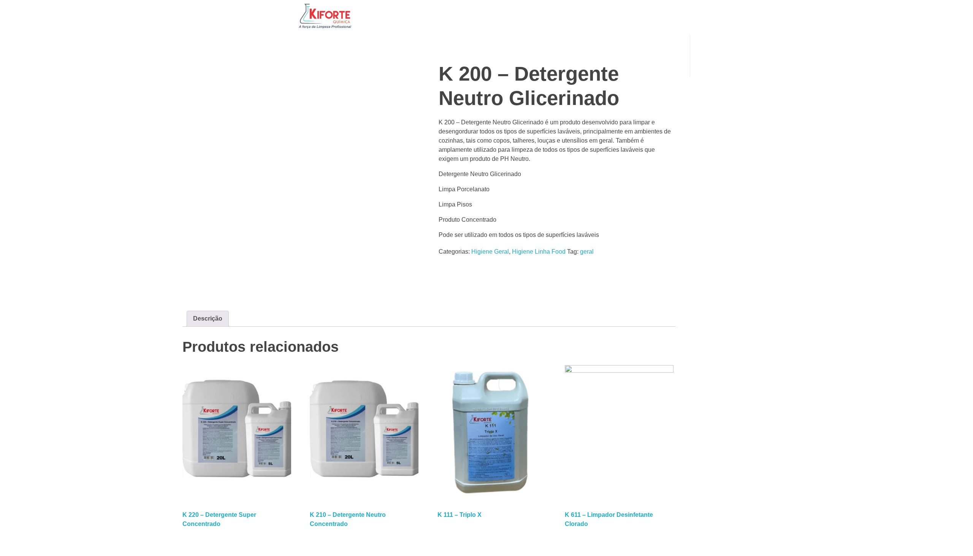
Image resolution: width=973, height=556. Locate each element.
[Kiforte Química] (325, 16)
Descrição (207, 318)
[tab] (208, 319)
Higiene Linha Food (539, 251)
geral (587, 251)
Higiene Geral (490, 251)
